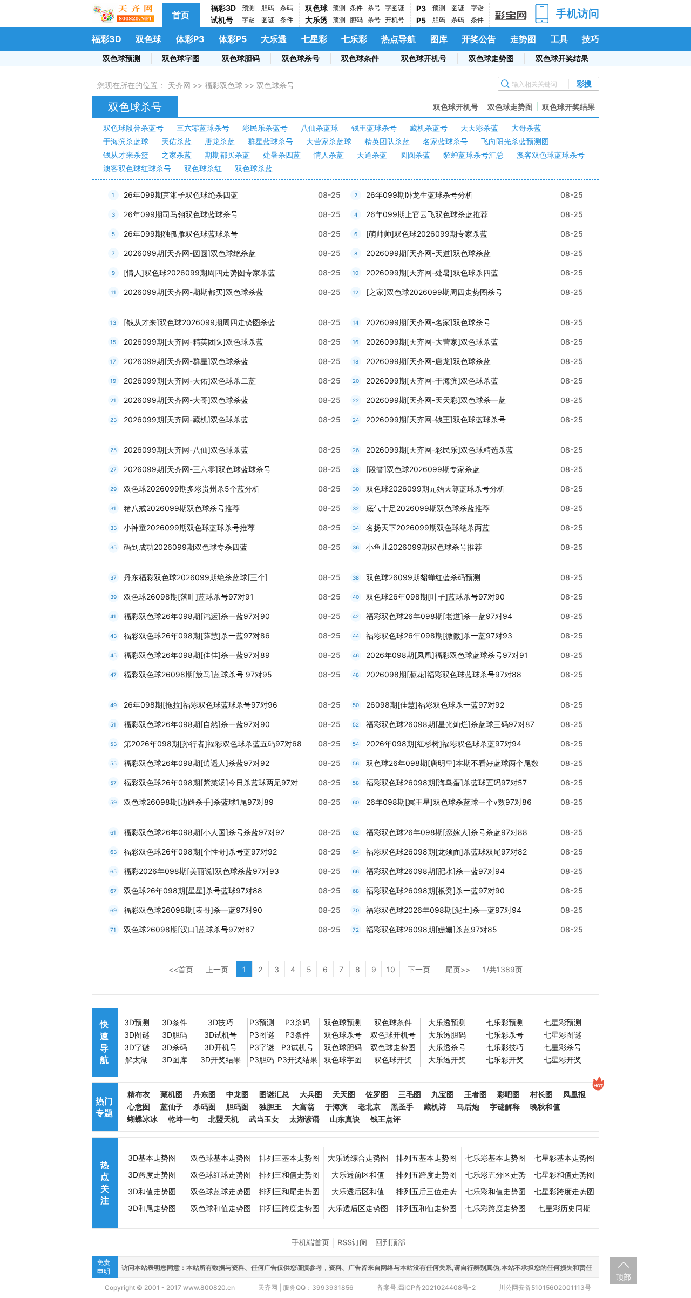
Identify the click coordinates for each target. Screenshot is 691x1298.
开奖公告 (479, 38)
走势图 (523, 38)
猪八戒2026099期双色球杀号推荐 (182, 508)
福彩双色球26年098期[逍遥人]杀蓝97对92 (196, 763)
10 (391, 969)
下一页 (419, 969)
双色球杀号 (301, 58)
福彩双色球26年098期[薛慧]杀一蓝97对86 (197, 635)
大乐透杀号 (447, 1047)
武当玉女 (264, 1119)
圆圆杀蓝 (415, 154)
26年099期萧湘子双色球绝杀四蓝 (181, 194)
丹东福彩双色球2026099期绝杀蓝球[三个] (196, 577)
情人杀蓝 (329, 154)
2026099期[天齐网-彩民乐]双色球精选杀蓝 (439, 449)
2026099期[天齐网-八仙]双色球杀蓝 (186, 449)
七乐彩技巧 (505, 1047)
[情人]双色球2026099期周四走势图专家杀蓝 (199, 272)
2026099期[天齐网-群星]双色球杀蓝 (186, 361)
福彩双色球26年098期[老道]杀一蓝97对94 (439, 616)
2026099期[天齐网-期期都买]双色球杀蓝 (193, 292)
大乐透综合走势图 (358, 1157)
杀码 (286, 8)
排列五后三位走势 (426, 1191)
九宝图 (442, 1094)
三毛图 (409, 1094)
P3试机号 (297, 1047)
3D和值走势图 (152, 1191)
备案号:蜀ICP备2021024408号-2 (426, 1287)
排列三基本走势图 (289, 1157)
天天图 (344, 1094)
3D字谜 (137, 1047)
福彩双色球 (223, 85)
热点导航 (398, 38)
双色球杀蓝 (254, 168)
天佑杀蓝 (176, 141)
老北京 (369, 1106)
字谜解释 (505, 1106)
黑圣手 (402, 1106)
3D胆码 (174, 1034)
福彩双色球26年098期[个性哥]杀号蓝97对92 (200, 851)
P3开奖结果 (297, 1059)
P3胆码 (261, 1059)
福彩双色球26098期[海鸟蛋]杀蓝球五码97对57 (446, 782)
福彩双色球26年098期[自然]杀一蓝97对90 (197, 724)
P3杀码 (297, 1022)
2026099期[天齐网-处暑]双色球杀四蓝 (432, 272)
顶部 (623, 1276)
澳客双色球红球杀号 (137, 168)
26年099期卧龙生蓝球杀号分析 (419, 194)
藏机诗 (435, 1106)
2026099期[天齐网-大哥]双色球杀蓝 (186, 400)
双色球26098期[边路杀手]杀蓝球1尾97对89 (199, 801)
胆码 (267, 8)
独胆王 (270, 1106)
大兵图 (311, 1094)
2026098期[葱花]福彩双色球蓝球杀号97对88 (443, 674)
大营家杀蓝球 (328, 141)
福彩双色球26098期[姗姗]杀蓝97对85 (431, 929)
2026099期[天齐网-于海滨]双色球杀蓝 (432, 380)
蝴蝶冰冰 (142, 1119)
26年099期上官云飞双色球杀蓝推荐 (427, 214)
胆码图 (237, 1106)
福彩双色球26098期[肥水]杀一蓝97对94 (435, 871)
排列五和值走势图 (426, 1208)
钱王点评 (385, 1119)
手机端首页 (310, 1242)
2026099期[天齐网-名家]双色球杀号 (428, 322)
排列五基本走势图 (426, 1157)
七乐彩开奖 (505, 1059)
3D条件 (174, 1022)
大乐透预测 (447, 1022)
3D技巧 (220, 1022)
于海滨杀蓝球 (125, 141)
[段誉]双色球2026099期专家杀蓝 (423, 469)
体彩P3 (190, 38)
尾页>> (457, 969)
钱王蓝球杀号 (374, 127)
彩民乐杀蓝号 (265, 127)
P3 (421, 8)
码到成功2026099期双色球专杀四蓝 (185, 547)
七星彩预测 (562, 1022)
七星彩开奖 (562, 1059)
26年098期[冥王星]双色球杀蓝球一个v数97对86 (449, 801)
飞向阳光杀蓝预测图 (515, 141)
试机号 (222, 19)
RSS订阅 (352, 1242)
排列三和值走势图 (289, 1174)
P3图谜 (261, 1034)
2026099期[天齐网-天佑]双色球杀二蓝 (190, 380)
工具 (559, 38)
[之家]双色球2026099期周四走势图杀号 (434, 292)
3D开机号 (220, 1047)
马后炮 (468, 1106)
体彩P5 (233, 38)
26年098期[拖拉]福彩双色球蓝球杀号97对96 (200, 704)
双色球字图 (181, 58)
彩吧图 (508, 1094)
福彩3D (223, 7)
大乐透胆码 (447, 1034)
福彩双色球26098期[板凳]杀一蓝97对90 (435, 890)
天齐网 (179, 85)
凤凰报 (574, 1094)
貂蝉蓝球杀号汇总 (473, 154)
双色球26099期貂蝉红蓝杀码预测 (423, 577)
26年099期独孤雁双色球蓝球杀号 (181, 233)
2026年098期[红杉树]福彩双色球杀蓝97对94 (443, 743)
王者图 (475, 1094)
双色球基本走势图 (221, 1157)
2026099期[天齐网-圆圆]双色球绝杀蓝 (190, 253)
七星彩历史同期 (564, 1208)
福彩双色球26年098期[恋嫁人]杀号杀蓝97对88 (446, 832)
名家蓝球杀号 (445, 141)
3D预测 (137, 1022)
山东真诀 (345, 1119)
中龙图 (237, 1094)
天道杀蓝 (372, 154)
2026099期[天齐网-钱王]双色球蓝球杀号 (436, 419)
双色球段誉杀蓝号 (133, 127)
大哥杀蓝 (526, 127)
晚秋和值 (545, 1106)
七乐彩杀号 (505, 1034)
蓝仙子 (171, 1106)
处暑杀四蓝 (282, 154)
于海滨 (336, 1106)
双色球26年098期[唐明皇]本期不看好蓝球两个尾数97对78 (452, 765)
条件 (286, 20)
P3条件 (297, 1034)
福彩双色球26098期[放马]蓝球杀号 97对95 (198, 674)
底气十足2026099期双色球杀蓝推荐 (428, 508)
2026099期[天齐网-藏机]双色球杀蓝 (186, 419)
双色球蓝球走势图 (221, 1191)
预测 (248, 8)
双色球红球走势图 (221, 1174)
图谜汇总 (274, 1094)
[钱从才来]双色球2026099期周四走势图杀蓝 (199, 322)
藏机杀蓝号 (429, 127)
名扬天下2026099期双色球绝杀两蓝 (428, 527)
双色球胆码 (241, 58)
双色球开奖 (393, 1059)
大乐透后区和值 (357, 1191)
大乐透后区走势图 (358, 1208)
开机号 (394, 20)
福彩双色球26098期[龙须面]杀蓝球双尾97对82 (446, 851)
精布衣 (138, 1094)
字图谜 (394, 8)
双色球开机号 (423, 58)
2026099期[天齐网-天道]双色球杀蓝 (428, 253)
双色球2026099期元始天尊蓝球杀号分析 (435, 488)
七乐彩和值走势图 (495, 1191)
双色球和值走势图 (221, 1208)
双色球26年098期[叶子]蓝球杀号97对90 (435, 596)
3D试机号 (220, 1034)
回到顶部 (390, 1242)
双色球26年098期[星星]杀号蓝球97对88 (193, 890)
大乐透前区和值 (357, 1174)
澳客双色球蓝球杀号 (551, 154)
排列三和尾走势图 (289, 1191)
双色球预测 (121, 58)
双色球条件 (360, 58)
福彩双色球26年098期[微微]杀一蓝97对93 (439, 635)
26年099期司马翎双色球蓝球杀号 (181, 214)
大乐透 (316, 19)
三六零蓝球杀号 (203, 127)
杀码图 (204, 1106)
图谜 (267, 20)
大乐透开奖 (447, 1059)
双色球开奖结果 (562, 58)
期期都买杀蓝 (227, 154)
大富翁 (303, 1106)
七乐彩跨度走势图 (495, 1208)
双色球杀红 (203, 168)
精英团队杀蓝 (387, 141)
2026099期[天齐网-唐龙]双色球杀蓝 (428, 361)
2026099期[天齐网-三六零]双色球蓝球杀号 (197, 469)
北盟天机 (223, 1119)
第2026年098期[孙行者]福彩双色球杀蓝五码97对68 (213, 743)
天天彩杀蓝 (479, 127)
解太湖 (136, 1059)
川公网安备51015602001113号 (544, 1287)
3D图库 (174, 1059)
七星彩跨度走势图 (564, 1191)
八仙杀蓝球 (319, 127)
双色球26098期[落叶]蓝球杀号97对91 (189, 596)
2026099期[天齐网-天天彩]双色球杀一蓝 (436, 400)
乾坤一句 (183, 1119)
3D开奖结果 (220, 1059)
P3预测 (261, 1022)
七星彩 (314, 38)
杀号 (374, 8)
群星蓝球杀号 (270, 141)
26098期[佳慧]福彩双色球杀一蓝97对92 (435, 704)
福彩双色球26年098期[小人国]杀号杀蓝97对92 (204, 832)
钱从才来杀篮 (125, 154)
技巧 (590, 38)
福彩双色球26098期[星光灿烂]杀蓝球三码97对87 (450, 724)
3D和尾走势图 (152, 1208)
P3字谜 (261, 1047)
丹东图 (204, 1094)
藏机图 (171, 1094)
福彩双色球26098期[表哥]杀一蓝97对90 (193, 909)
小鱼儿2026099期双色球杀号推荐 (424, 547)
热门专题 (104, 1106)
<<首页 (180, 969)
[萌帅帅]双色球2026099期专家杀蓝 (426, 233)
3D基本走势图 (152, 1157)
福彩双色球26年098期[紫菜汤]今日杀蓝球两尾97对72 (211, 785)
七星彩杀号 (562, 1047)
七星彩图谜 (562, 1034)
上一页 (217, 969)
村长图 (541, 1094)
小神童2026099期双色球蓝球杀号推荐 (189, 527)
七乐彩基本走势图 (495, 1157)
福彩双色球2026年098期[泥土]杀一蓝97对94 (443, 909)
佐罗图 (376, 1094)
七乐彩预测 (505, 1022)
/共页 (503, 969)
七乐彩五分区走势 (495, 1174)
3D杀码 (174, 1047)
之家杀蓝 (176, 154)
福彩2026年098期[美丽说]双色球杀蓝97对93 (201, 871)
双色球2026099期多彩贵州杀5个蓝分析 (192, 488)
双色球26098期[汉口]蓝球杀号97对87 (189, 929)
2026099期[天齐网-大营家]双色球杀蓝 (432, 341)
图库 (439, 38)
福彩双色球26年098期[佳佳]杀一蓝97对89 (197, 655)
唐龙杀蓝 (220, 141)
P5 (421, 20)
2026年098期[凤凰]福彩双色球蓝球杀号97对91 (447, 655)
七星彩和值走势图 (564, 1174)
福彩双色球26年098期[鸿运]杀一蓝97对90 (197, 616)
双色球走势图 (491, 58)
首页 (180, 15)
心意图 (138, 1106)
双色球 (316, 7)
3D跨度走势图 (152, 1174)
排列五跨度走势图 (426, 1174)
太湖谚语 (304, 1119)
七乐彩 (354, 38)
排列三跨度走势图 (289, 1208)
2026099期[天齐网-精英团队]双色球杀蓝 (193, 341)
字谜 (248, 20)
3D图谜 (137, 1034)
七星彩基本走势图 (564, 1157)
